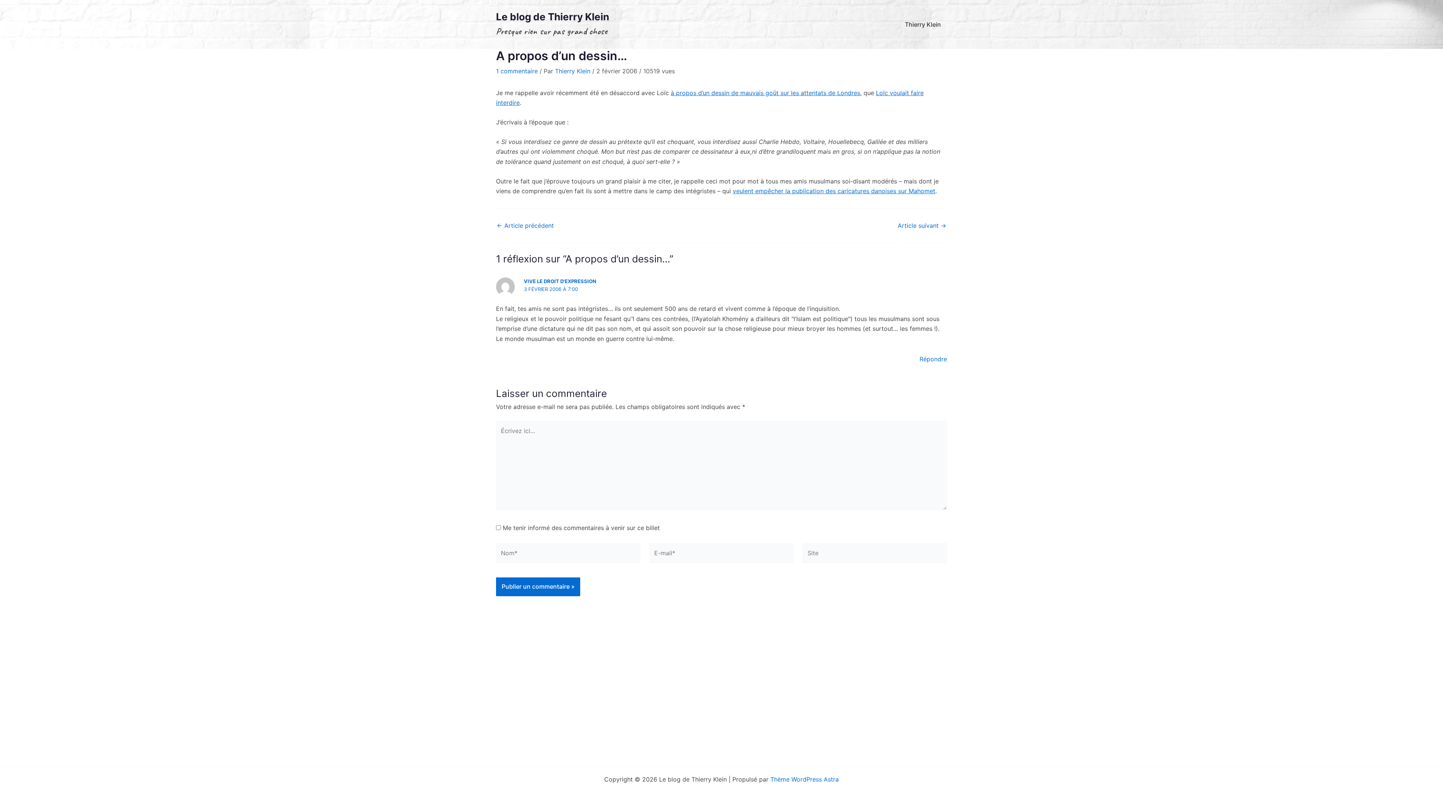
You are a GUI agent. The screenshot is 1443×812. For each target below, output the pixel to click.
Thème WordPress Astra (804, 779)
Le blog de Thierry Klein (552, 17)
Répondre (933, 359)
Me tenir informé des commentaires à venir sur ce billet (581, 528)
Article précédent (525, 226)
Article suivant (922, 226)
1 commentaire (517, 71)
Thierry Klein (923, 24)
